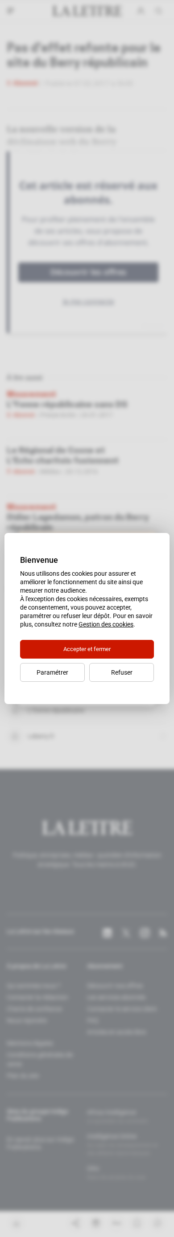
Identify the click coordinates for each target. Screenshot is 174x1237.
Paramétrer (52, 672)
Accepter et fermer (87, 649)
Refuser (122, 672)
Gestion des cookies (106, 624)
